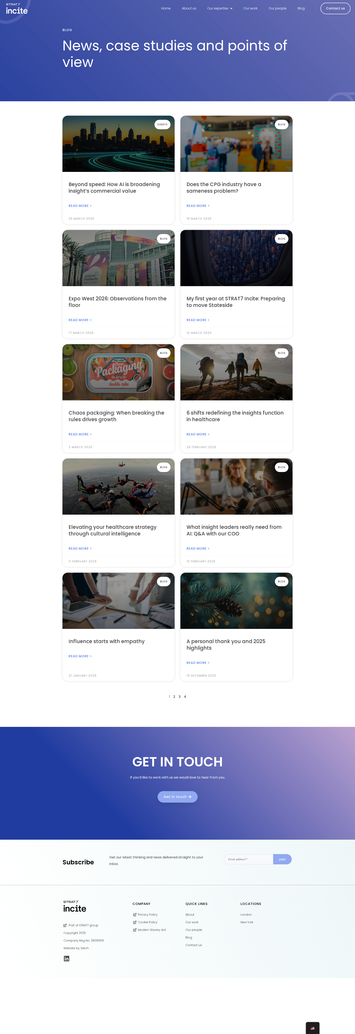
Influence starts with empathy (107, 641)
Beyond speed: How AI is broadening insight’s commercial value (114, 187)
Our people (278, 8)
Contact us (335, 8)
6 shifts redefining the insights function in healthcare (235, 416)
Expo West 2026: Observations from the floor (118, 302)
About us (189, 8)
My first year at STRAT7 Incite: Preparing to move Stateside (236, 302)
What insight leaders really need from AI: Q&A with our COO (234, 530)
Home (166, 8)
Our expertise (217, 8)
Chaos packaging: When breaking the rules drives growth (116, 416)
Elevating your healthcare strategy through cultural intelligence (113, 530)
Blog (301, 8)
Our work (250, 8)
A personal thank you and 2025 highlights (226, 644)
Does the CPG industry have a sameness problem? (224, 187)
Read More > (80, 205)
